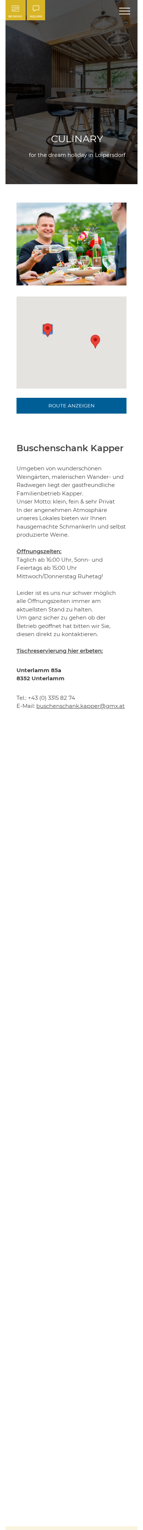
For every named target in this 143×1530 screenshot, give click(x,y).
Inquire (36, 16)
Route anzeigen (71, 405)
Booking (15, 16)
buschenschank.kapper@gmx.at (80, 705)
